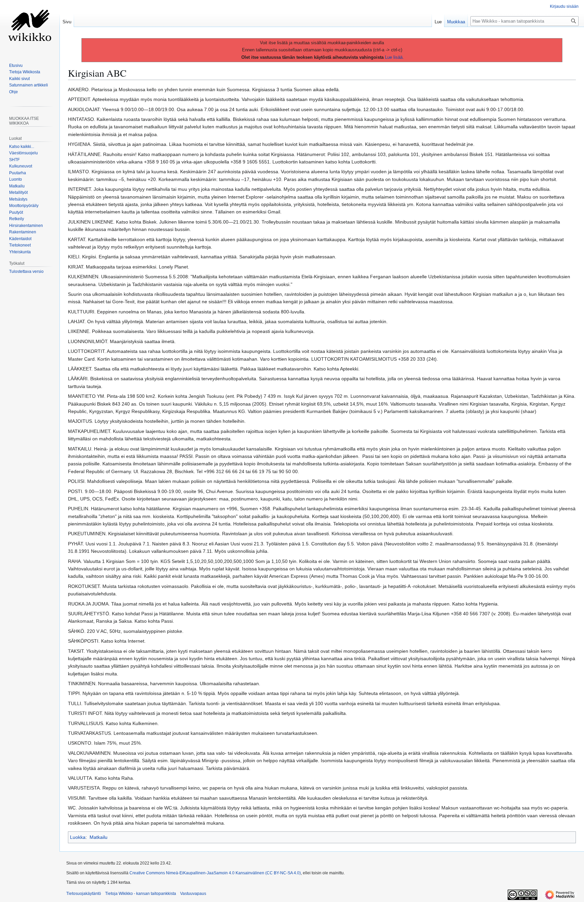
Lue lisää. (394, 57)
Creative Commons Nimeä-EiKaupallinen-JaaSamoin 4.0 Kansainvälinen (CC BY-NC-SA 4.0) (215, 873)
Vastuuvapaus (193, 893)
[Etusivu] (30, 27)
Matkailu (98, 837)
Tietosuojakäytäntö (83, 893)
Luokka (78, 837)
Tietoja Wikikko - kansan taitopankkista (140, 893)
